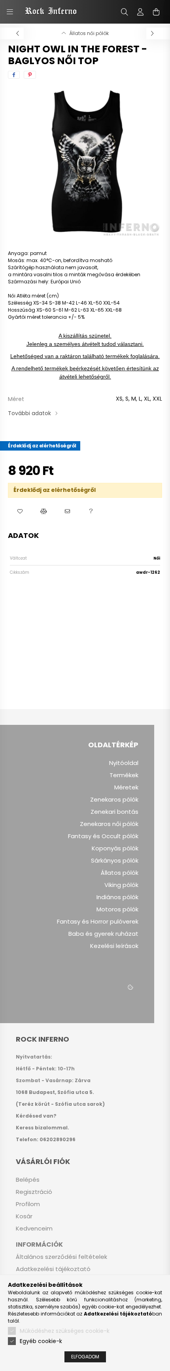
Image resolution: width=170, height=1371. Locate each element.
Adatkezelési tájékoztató (53, 1269)
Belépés (28, 1179)
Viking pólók (121, 885)
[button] (20, 511)
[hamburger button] (10, 12)
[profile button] (140, 12)
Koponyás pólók (115, 848)
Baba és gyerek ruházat (103, 933)
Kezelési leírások (114, 946)
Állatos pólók (119, 872)
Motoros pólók (117, 909)
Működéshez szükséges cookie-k (65, 1331)
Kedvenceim (34, 1228)
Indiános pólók (117, 897)
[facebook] (14, 75)
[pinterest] (30, 75)
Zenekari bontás (114, 811)
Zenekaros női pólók (109, 824)
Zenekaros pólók (114, 799)
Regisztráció (34, 1191)
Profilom (28, 1204)
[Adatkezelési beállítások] (130, 988)
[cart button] (156, 12)
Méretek (126, 787)
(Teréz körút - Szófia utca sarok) (60, 1104)
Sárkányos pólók (114, 860)
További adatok (29, 413)
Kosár (24, 1216)
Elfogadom (85, 1356)
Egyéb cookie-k (41, 1341)
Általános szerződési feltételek (61, 1256)
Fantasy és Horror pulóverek (97, 921)
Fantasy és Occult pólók (103, 836)
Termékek (124, 775)
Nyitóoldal (123, 763)
